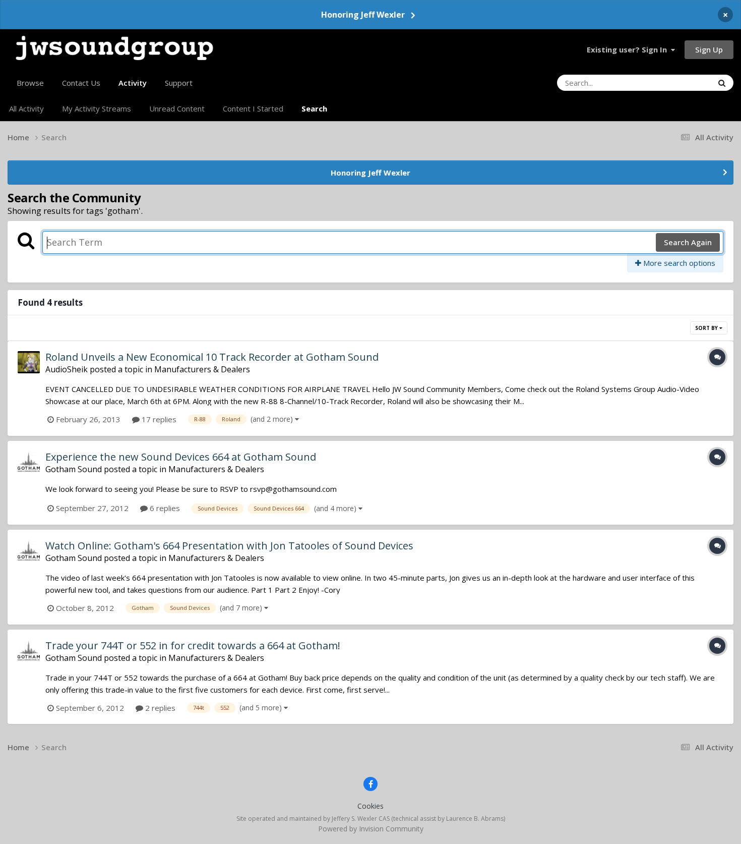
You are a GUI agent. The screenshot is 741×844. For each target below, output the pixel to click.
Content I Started (253, 108)
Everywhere (680, 82)
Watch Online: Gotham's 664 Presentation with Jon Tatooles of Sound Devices (229, 545)
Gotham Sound (73, 469)
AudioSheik (66, 369)
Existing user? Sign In (629, 49)
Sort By (707, 327)
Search (314, 108)
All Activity (26, 108)
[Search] (721, 83)
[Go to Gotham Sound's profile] (29, 462)
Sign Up (709, 49)
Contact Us (81, 83)
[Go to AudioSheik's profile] (29, 362)
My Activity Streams (96, 108)
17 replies (158, 419)
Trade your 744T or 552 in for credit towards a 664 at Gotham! (192, 645)
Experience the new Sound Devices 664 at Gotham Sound (180, 457)
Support (179, 83)
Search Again (688, 242)
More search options (678, 263)
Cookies (370, 806)
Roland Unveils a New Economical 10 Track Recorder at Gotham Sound (212, 357)
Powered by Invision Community (370, 828)
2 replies (159, 708)
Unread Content (177, 108)
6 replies (164, 508)
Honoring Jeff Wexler (363, 14)
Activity (132, 83)
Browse (30, 83)
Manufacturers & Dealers (202, 369)
